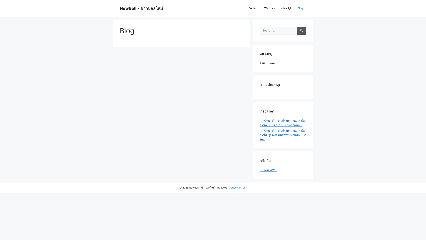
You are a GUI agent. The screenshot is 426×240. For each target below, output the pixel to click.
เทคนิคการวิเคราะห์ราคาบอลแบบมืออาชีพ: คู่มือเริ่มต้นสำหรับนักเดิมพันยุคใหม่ (283, 135)
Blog (300, 8)
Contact (253, 8)
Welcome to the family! (277, 8)
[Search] (301, 31)
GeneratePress (238, 187)
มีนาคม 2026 (268, 170)
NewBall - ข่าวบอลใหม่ (141, 8)
